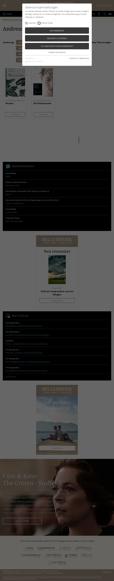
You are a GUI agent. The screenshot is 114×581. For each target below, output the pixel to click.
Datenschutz (84, 58)
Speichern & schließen (57, 38)
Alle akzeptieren (57, 30)
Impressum (73, 58)
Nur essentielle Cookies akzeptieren (57, 46)
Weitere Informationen (57, 52)
